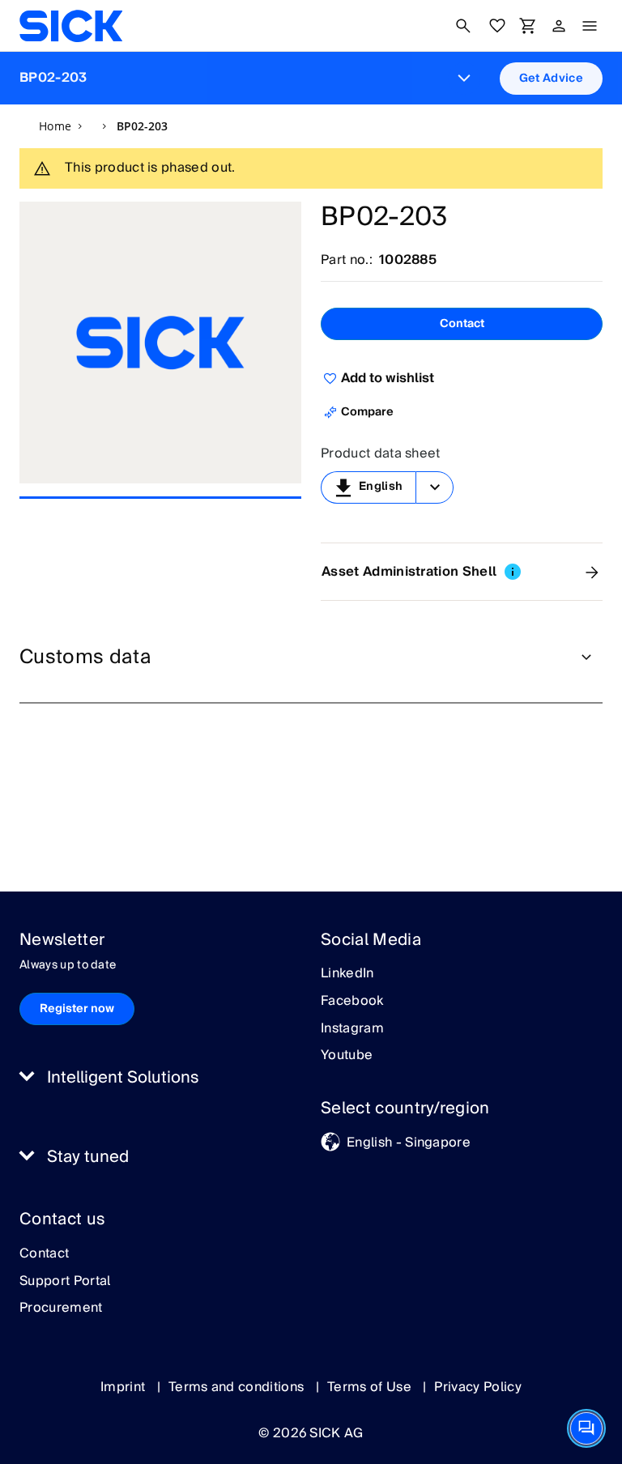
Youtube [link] (347, 1055)
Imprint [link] (124, 1387)
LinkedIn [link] (347, 974)
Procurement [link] (61, 1308)
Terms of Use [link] (371, 1387)
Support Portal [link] (64, 1281)
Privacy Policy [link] (477, 1387)
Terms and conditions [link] (238, 1387)
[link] (70, 26)
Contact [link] (44, 1254)
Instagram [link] (352, 1029)
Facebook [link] (352, 1001)
